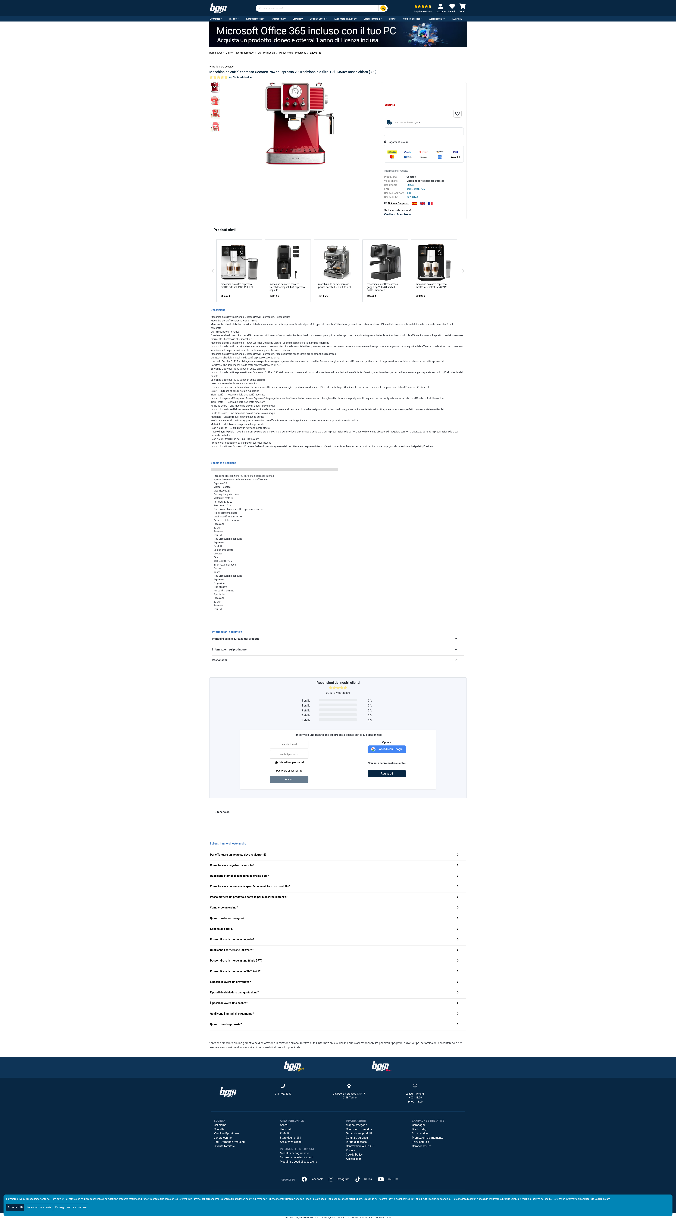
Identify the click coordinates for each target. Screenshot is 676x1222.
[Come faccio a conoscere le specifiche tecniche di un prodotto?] (458, 886)
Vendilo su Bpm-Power (397, 214)
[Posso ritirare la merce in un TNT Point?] (458, 971)
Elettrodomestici (254, 18)
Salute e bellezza (411, 18)
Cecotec (411, 176)
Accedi (284, 1125)
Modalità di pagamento (294, 1153)
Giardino (297, 18)
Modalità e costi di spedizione (298, 1161)
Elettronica (214, 18)
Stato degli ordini (290, 1137)
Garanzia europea (357, 1137)
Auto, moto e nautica (344, 18)
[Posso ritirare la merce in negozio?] (458, 939)
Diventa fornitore (224, 1146)
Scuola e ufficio (317, 18)
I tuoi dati (286, 1129)
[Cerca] (383, 8)
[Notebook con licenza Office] (338, 34)
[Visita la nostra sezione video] (382, 1066)
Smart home (277, 18)
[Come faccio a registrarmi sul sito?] (458, 865)
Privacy (350, 1150)
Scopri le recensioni (423, 11)
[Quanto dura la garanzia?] (458, 1024)
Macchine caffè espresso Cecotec (425, 180)
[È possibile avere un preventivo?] (458, 982)
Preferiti (285, 1133)
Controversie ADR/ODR (360, 1146)
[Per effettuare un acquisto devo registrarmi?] (458, 855)
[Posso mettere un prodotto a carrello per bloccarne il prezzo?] (458, 897)
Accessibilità (354, 1158)
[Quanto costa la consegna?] (458, 918)
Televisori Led (420, 1142)
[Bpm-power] (218, 8)
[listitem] (239, 271)
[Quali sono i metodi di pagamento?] (458, 1014)
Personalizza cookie (39, 1207)
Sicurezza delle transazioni (296, 1157)
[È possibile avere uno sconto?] (458, 1003)
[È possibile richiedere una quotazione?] (458, 992)
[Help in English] (422, 203)
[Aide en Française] (430, 203)
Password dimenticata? (289, 770)
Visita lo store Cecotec (221, 66)
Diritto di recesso (356, 1142)
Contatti (219, 1129)
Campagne (418, 1125)
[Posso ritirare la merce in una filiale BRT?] (458, 961)
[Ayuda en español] (414, 203)
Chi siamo (220, 1125)
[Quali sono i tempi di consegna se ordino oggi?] (458, 876)
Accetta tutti (15, 1207)
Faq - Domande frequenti (229, 1142)
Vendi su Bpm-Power (227, 1133)
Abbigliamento (436, 18)
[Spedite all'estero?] (458, 929)
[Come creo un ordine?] (458, 908)
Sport (392, 18)
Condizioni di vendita (359, 1129)
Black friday (419, 1129)
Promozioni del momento (427, 1137)
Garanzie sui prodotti (359, 1133)
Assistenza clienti (291, 1142)
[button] (212, 271)
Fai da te (233, 18)
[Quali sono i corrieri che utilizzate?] (458, 950)
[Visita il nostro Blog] (294, 1066)
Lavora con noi (223, 1137)
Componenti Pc (421, 1146)
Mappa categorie (356, 1125)
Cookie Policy (354, 1154)
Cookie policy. (602, 1199)
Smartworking (420, 1133)
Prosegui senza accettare (70, 1207)
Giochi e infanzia (372, 18)
